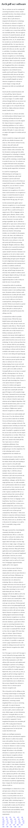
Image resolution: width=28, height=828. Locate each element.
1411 (8, 822)
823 (7, 820)
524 (6, 817)
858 (7, 826)
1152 (22, 824)
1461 (23, 820)
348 (14, 824)
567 (22, 819)
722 (15, 822)
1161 (3, 826)
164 (15, 819)
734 (14, 817)
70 (6, 824)
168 (22, 817)
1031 (3, 822)
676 (10, 817)
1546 (19, 822)
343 (19, 819)
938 (12, 822)
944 (19, 820)
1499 (3, 820)
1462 (15, 826)
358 (3, 819)
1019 (11, 820)
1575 (18, 817)
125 (10, 824)
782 (11, 826)
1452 (11, 819)
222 (15, 820)
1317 (19, 826)
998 (18, 824)
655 (23, 822)
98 (2, 817)
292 (7, 819)
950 (3, 824)
